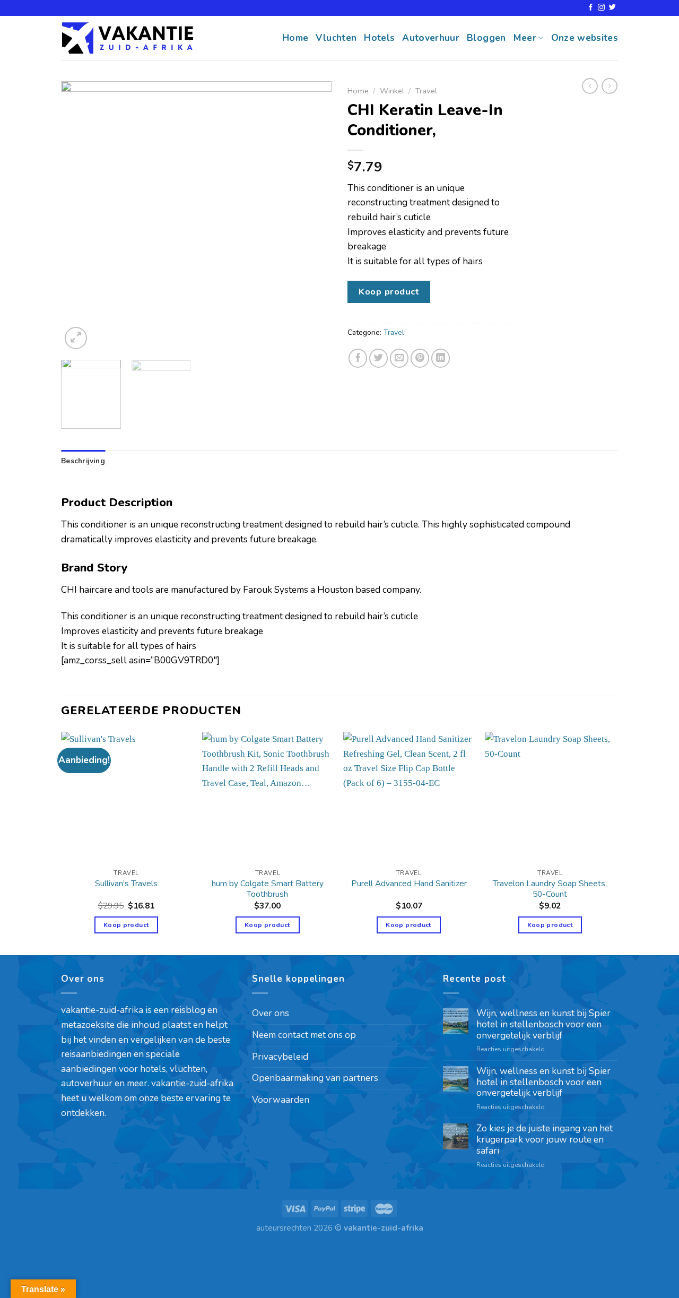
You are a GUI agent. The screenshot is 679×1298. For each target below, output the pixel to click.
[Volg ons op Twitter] (612, 8)
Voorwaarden (280, 1100)
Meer (524, 38)
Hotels (379, 38)
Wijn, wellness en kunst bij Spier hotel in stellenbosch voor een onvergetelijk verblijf (543, 1024)
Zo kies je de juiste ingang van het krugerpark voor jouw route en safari (544, 1139)
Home (295, 38)
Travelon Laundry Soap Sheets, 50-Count (550, 888)
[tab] (83, 461)
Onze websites (585, 38)
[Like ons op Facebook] (590, 8)
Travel (426, 90)
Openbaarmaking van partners (315, 1078)
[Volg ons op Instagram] (601, 8)
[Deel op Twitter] (378, 358)
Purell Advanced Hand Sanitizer (409, 883)
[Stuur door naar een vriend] (399, 358)
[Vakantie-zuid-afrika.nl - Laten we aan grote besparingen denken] (127, 38)
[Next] (313, 216)
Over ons (270, 1013)
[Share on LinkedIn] (440, 358)
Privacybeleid (280, 1057)
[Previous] (79, 216)
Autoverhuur (430, 38)
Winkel (392, 90)
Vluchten (336, 38)
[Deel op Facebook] (358, 358)
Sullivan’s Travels (126, 883)
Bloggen (486, 38)
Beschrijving (83, 461)
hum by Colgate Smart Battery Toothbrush (268, 888)
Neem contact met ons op (304, 1035)
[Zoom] (76, 338)
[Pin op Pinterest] (420, 358)
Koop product (389, 291)
